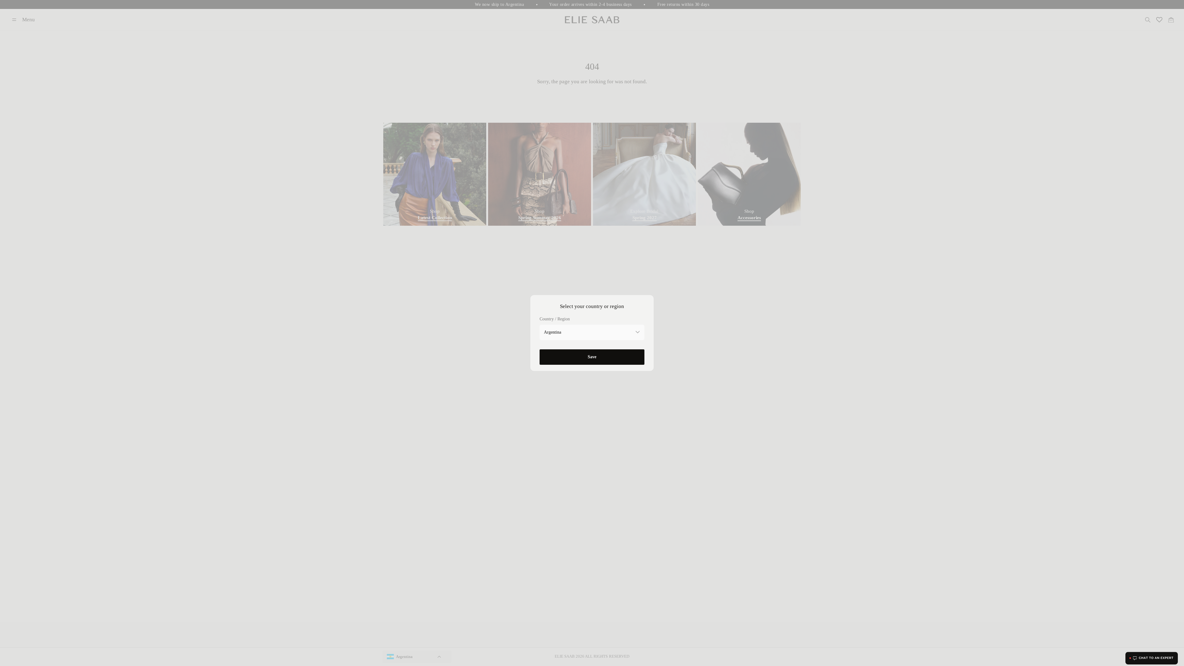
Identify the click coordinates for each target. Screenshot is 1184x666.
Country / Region (555, 319)
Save (592, 356)
